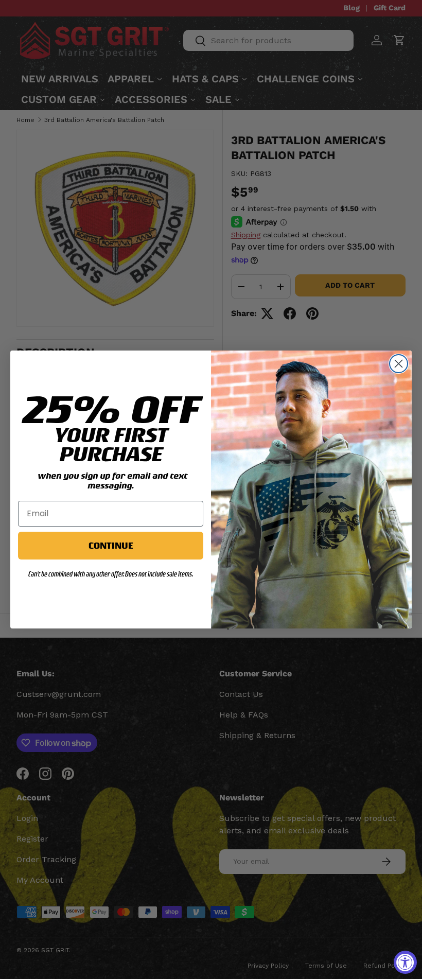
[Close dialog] (399, 364)
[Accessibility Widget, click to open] (405, 962)
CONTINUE (111, 545)
